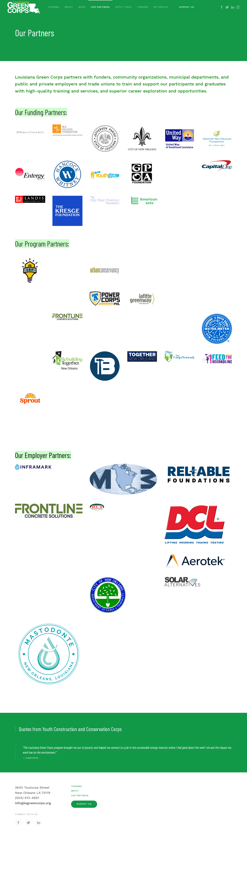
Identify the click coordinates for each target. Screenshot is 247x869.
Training (53, 7)
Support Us (186, 7)
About (69, 7)
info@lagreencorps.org (33, 803)
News (82, 7)
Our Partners (100, 7)
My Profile (161, 7)
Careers (142, 7)
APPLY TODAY (123, 7)
